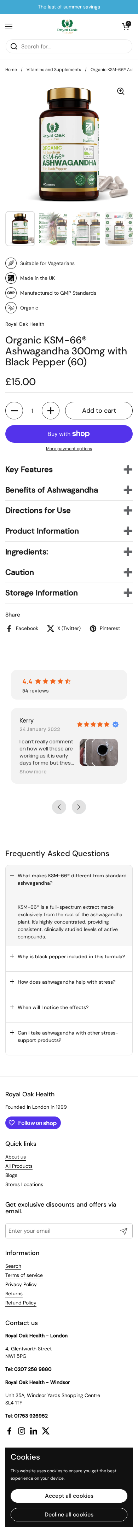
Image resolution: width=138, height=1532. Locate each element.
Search (13, 1266)
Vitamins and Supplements (54, 69)
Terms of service (24, 1275)
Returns (14, 1293)
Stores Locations (24, 1184)
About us (15, 1157)
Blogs (11, 1175)
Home (11, 69)
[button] (126, 26)
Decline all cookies (69, 1514)
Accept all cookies (69, 1495)
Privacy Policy (21, 1284)
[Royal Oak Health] (67, 26)
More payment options (69, 449)
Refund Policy (20, 1303)
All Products (19, 1166)
